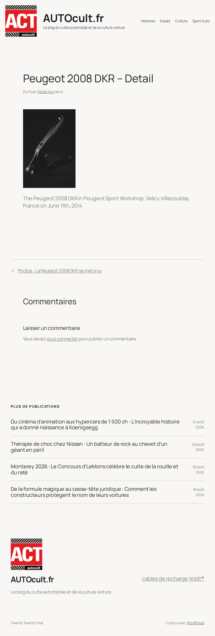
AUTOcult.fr (73, 17)
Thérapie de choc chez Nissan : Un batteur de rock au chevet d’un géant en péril (89, 447)
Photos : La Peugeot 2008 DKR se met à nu (60, 271)
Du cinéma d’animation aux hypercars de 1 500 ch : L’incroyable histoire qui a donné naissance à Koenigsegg (95, 425)
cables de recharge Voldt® (173, 578)
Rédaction (45, 91)
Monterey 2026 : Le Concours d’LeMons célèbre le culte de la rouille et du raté (94, 469)
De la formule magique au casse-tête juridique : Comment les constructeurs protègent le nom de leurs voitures (84, 492)
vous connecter (62, 339)
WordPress (195, 622)
